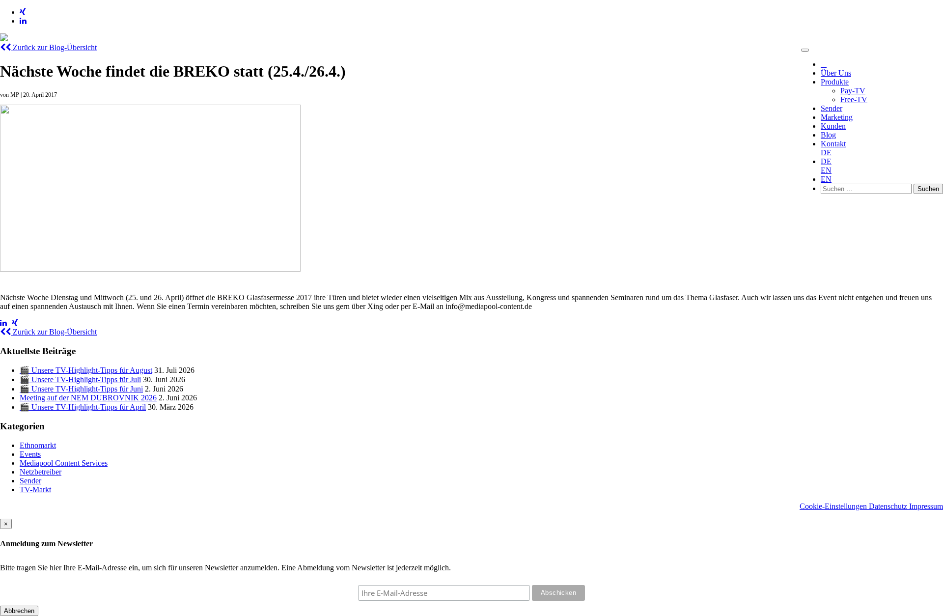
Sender (831, 108)
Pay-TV (852, 90)
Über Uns (836, 73)
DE (826, 152)
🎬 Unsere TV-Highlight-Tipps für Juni (81, 389)
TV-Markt (35, 489)
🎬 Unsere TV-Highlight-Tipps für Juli (80, 379)
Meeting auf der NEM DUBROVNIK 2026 (88, 397)
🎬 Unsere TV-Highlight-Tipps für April (83, 407)
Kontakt (833, 144)
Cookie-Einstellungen (834, 506)
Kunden (833, 126)
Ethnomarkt (38, 445)
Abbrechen (19, 611)
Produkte (835, 82)
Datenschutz (889, 506)
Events (30, 454)
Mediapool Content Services (64, 463)
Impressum (926, 506)
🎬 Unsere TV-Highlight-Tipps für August (86, 370)
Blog (828, 135)
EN (826, 170)
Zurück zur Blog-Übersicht (54, 47)
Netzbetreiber (40, 472)
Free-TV (853, 99)
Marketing (837, 117)
